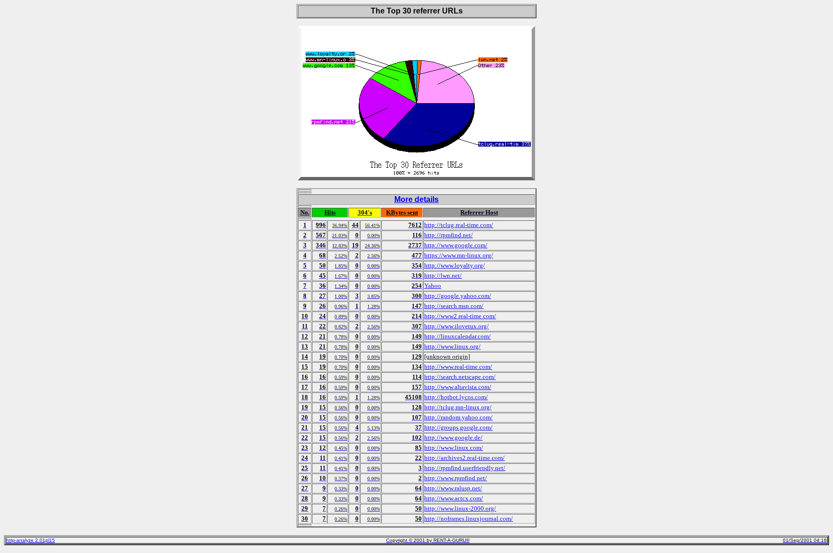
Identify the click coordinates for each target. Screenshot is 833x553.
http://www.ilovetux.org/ (456, 326)
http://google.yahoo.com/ (457, 295)
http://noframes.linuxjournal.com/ (468, 518)
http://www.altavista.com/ (457, 387)
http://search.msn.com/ (454, 306)
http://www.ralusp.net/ (453, 488)
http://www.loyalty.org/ (454, 265)
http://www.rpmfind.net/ (455, 478)
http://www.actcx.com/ (453, 498)
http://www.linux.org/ (452, 346)
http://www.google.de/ (453, 437)
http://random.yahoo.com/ (458, 417)
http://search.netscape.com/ (460, 376)
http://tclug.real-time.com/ (458, 225)
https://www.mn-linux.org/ (458, 255)
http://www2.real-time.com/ (460, 316)
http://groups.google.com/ (458, 427)
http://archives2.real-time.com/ (464, 457)
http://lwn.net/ (443, 275)
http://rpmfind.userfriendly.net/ (464, 468)
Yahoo (432, 285)
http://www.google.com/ (455, 245)
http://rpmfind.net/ (448, 235)
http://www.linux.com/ (453, 447)
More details (416, 199)
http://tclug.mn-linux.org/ (458, 407)
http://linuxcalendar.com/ (457, 336)
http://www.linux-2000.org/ (460, 508)
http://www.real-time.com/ (458, 366)
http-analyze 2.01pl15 (30, 540)
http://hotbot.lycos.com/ (456, 397)
